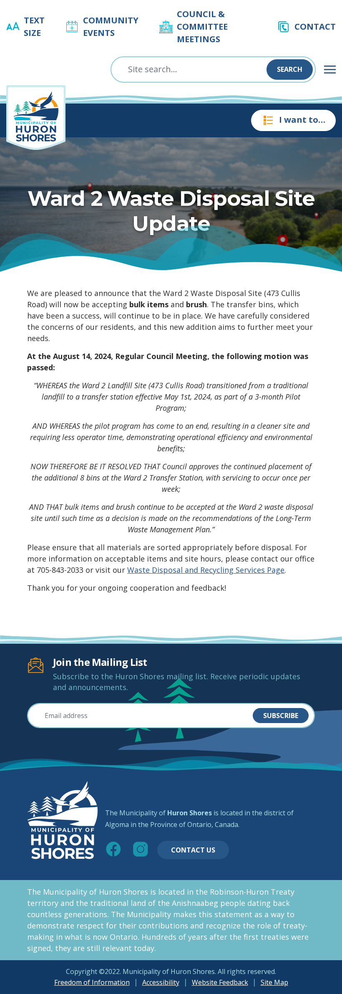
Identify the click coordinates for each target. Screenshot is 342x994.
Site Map (274, 982)
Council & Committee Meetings (202, 26)
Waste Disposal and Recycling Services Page (205, 570)
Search (289, 69)
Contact (315, 26)
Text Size (34, 26)
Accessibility (160, 982)
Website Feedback (220, 982)
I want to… (302, 119)
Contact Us (193, 850)
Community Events (110, 26)
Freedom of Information (92, 982)
